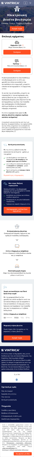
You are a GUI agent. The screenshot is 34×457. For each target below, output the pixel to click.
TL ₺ (17, 374)
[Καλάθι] (30, 3)
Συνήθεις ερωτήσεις (8, 410)
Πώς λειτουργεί (7, 391)
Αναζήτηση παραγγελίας (10, 419)
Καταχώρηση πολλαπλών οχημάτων (17, 210)
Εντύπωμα (5, 450)
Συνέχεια (17, 52)
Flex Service (5, 397)
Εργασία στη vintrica (8, 394)
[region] (17, 455)
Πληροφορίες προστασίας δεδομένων (19, 443)
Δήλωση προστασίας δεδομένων (18, 450)
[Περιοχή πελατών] (25, 3)
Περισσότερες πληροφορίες (14, 175)
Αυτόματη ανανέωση (9, 400)
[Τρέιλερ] (20, 64)
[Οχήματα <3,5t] (23, 45)
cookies (26, 444)
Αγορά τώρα (17, 29)
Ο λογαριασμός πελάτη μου (11, 416)
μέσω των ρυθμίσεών (8, 448)
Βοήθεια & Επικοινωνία (9, 413)
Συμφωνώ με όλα (23, 454)
